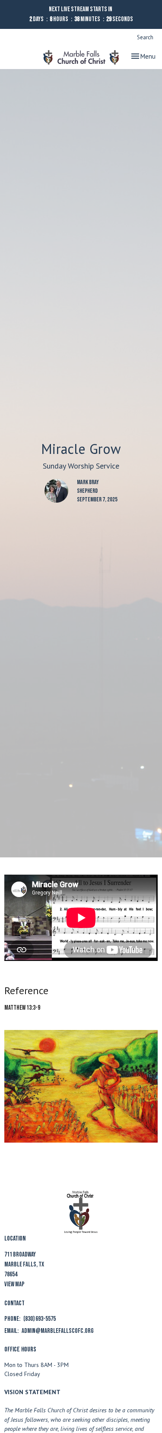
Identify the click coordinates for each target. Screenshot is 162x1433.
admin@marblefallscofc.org (58, 1331)
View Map (14, 1284)
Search (145, 37)
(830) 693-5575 (39, 1319)
